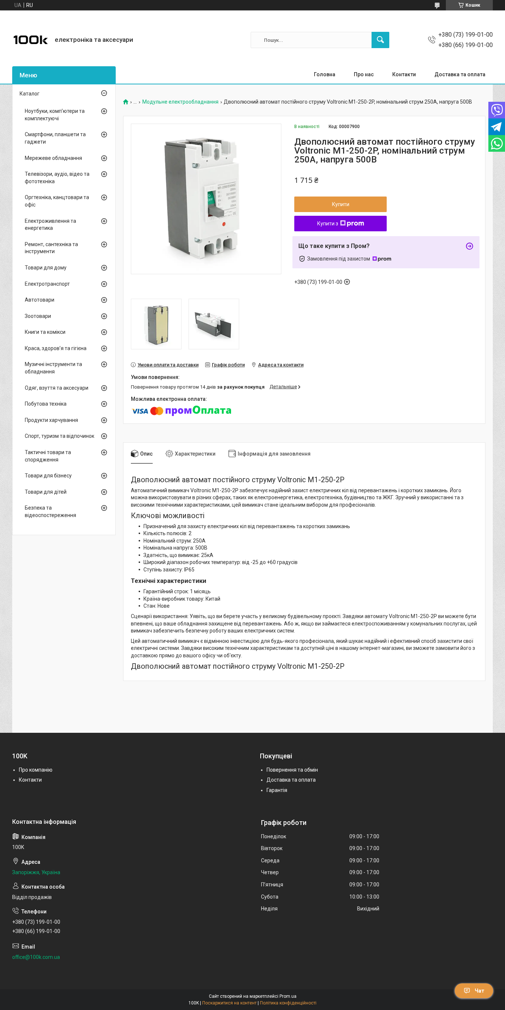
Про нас (364, 74)
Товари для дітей (46, 492)
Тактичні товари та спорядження (48, 456)
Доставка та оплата (459, 74)
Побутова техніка (46, 404)
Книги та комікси (45, 332)
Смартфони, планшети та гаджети (55, 138)
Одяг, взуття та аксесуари (56, 388)
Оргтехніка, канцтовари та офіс (57, 201)
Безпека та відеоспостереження (50, 511)
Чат (479, 991)
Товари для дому (46, 268)
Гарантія (277, 790)
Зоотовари (38, 316)
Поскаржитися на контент (229, 1003)
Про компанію (35, 770)
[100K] (30, 39)
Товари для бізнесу (48, 476)
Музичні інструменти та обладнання (53, 368)
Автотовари (39, 300)
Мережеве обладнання (53, 158)
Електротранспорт (47, 284)
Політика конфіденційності (288, 1003)
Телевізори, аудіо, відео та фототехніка (57, 177)
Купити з (327, 224)
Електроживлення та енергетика (50, 224)
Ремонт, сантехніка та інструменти (51, 248)
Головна (324, 74)
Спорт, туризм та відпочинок (59, 436)
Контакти (404, 74)
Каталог (30, 94)
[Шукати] (380, 40)
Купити (340, 204)
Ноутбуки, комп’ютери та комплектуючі (55, 114)
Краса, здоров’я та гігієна (56, 348)
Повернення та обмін (292, 770)
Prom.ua (287, 996)
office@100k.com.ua (36, 957)
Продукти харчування (51, 420)
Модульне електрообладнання (180, 102)
